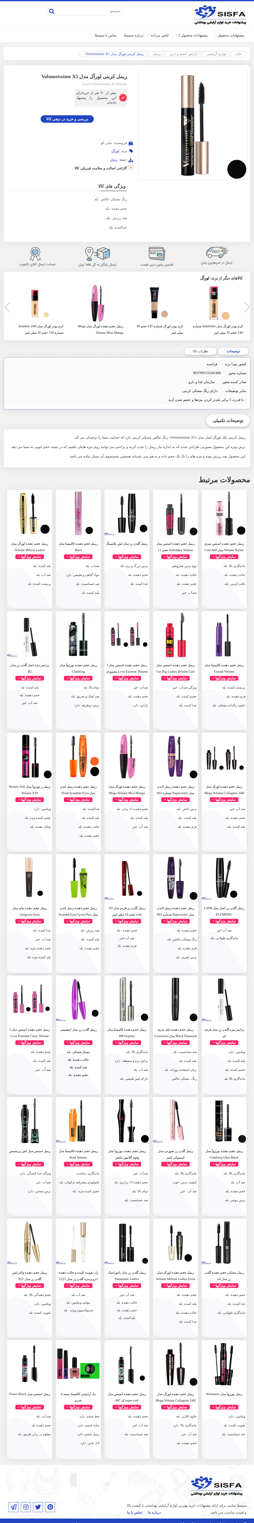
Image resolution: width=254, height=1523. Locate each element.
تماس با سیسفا (106, 35)
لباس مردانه (159, 35)
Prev (6, 308)
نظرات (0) (200, 351)
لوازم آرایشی (216, 54)
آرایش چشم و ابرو (183, 54)
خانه (238, 54)
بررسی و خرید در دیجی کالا (67, 119)
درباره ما (154, 1512)
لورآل (115, 151)
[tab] (233, 351)
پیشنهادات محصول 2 (193, 35)
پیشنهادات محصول (231, 35)
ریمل (157, 54)
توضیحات (233, 351)
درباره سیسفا (133, 35)
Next (246, 308)
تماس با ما (134, 1512)
